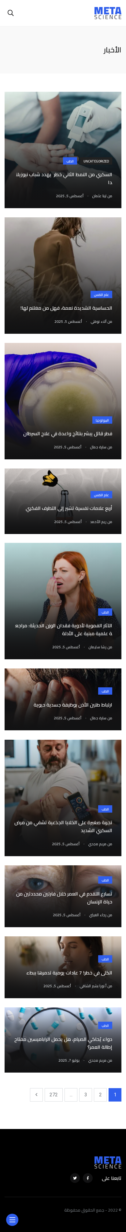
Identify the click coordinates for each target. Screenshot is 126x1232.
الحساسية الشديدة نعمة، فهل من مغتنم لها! (66, 308)
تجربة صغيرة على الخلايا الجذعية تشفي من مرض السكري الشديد (63, 826)
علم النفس (101, 295)
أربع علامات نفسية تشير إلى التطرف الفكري (69, 508)
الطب (70, 161)
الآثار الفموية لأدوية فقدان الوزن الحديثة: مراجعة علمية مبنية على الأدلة (63, 629)
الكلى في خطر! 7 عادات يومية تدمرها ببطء (69, 972)
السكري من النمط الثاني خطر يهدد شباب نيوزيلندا (64, 178)
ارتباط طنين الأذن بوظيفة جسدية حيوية (73, 704)
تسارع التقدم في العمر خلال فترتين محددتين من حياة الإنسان (64, 897)
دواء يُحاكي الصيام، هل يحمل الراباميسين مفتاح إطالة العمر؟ (63, 1043)
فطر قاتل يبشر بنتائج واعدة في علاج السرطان (67, 433)
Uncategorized (96, 161)
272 (54, 1095)
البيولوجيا (102, 420)
